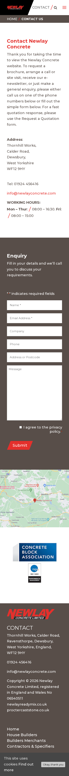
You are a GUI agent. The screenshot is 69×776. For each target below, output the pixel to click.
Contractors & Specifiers (30, 747)
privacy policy (55, 429)
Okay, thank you (53, 764)
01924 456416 (19, 662)
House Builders (22, 735)
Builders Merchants (26, 741)
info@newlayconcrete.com (31, 193)
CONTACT (41, 7)
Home (12, 19)
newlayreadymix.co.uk (27, 704)
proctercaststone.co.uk (28, 710)
